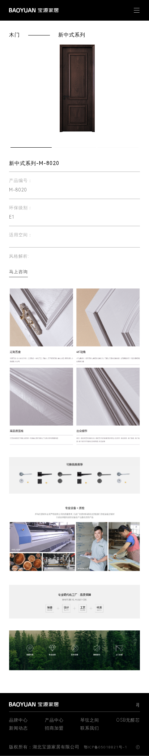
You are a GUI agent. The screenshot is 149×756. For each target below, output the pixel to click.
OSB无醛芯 (128, 720)
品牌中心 (18, 720)
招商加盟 (54, 728)
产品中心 (54, 720)
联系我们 (89, 728)
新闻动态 (18, 728)
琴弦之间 (89, 720)
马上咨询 (18, 271)
